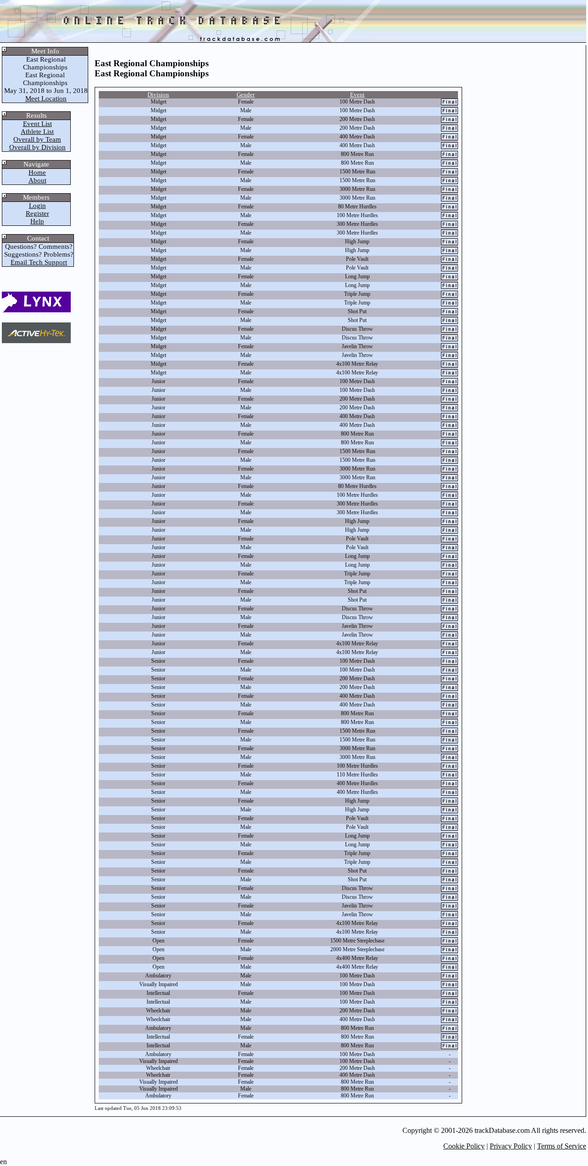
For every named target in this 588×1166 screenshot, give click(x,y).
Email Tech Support (39, 262)
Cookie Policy (464, 1146)
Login (37, 205)
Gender (245, 94)
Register (37, 213)
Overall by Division (37, 147)
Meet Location (46, 98)
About (37, 180)
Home (37, 172)
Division (158, 94)
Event (357, 94)
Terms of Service (561, 1146)
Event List (37, 123)
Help (37, 221)
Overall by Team (37, 139)
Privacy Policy (511, 1146)
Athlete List (37, 131)
